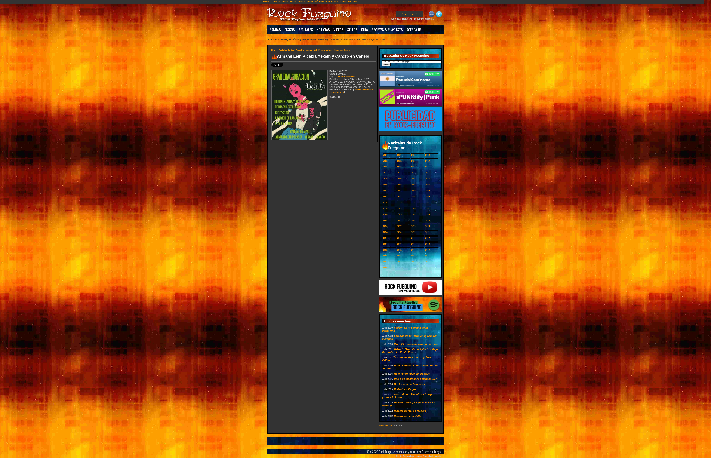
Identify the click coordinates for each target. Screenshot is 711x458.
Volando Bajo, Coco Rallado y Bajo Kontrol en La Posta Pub (410, 351)
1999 (427, 191)
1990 (385, 208)
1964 (413, 244)
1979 (427, 220)
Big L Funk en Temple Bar (410, 384)
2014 (385, 173)
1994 (385, 202)
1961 (399, 250)
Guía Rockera (320, 1)
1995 (427, 196)
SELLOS (352, 29)
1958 (385, 256)
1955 (427, 256)
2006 (385, 185)
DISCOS (289, 29)
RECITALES (305, 29)
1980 (413, 220)
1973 (399, 232)
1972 (413, 232)
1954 (385, 262)
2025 (399, 155)
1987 (427, 208)
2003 (427, 185)
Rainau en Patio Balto (407, 415)
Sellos (310, 1)
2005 (399, 185)
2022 (385, 161)
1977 (399, 226)
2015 (427, 167)
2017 (399, 167)
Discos (285, 1)
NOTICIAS (323, 29)
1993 (399, 202)
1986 (385, 214)
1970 (385, 238)
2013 (399, 173)
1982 (385, 220)
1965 (399, 244)
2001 (399, 191)
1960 (413, 250)
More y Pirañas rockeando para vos (416, 343)
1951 (427, 262)
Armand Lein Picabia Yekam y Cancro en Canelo (328, 50)
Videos (293, 1)
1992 (413, 202)
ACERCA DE (413, 29)
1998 (385, 196)
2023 (427, 155)
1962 (385, 250)
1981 (399, 220)
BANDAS (275, 29)
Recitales (276, 1)
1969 (399, 238)
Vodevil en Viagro (405, 389)
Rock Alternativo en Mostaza (412, 373)
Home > (275, 50)
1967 (427, 238)
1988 (413, 208)
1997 (399, 196)
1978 (385, 226)
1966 (385, 244)
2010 (385, 179)
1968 (413, 238)
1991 (427, 202)
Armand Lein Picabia (363, 90)
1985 (399, 214)
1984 (413, 214)
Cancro (340, 92)
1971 (427, 232)
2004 (413, 185)
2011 (427, 173)
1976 (413, 226)
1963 (427, 244)
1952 (413, 262)
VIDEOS (338, 29)
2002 (385, 191)
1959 (427, 250)
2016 (413, 167)
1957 (399, 256)
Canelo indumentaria (346, 77)
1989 (399, 208)
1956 (413, 256)
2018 (385, 167)
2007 (427, 179)
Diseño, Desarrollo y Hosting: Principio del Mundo (418, 456)
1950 (385, 268)
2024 (413, 155)
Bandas (266, 1)
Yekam (332, 92)
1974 (385, 232)
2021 (399, 161)
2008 (413, 179)
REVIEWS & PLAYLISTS (387, 29)
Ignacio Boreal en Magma (410, 410)
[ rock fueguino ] (386, 425)
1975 (427, 226)
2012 (413, 173)
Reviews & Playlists (337, 1)
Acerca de (353, 1)
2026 (385, 155)
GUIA (364, 29)
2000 (413, 191)
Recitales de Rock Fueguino (291, 50)
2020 (413, 161)
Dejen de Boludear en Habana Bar (415, 378)
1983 (427, 214)
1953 (399, 262)
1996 (413, 196)
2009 (399, 179)
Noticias (301, 1)
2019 (427, 161)
